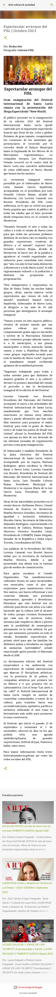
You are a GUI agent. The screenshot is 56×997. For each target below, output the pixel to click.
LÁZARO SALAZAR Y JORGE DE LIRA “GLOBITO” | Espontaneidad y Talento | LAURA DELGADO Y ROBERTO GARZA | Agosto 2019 (27, 949)
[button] (5, 38)
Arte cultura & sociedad (21, 4)
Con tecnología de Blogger (29, 987)
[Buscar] (52, 4)
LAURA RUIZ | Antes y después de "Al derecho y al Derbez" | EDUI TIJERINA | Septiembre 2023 (27, 887)
